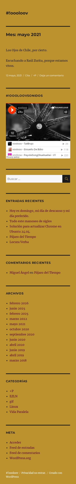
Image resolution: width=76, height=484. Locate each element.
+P (34, 75)
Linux (14, 406)
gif (11, 401)
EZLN (14, 396)
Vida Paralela (19, 412)
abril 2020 (17, 345)
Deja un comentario (51, 75)
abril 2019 (17, 355)
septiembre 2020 (22, 334)
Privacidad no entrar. (33, 473)
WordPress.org (20, 458)
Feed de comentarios (25, 453)
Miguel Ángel (19, 272)
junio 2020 (17, 339)
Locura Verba (19, 242)
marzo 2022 (18, 319)
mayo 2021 (17, 324)
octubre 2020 (19, 329)
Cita (27, 75)
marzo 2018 (18, 360)
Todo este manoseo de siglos (31, 221)
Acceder (15, 442)
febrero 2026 (19, 303)
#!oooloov (17, 13)
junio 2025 (17, 308)
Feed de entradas (22, 447)
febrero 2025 (19, 313)
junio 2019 (17, 350)
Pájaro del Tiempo (23, 237)
